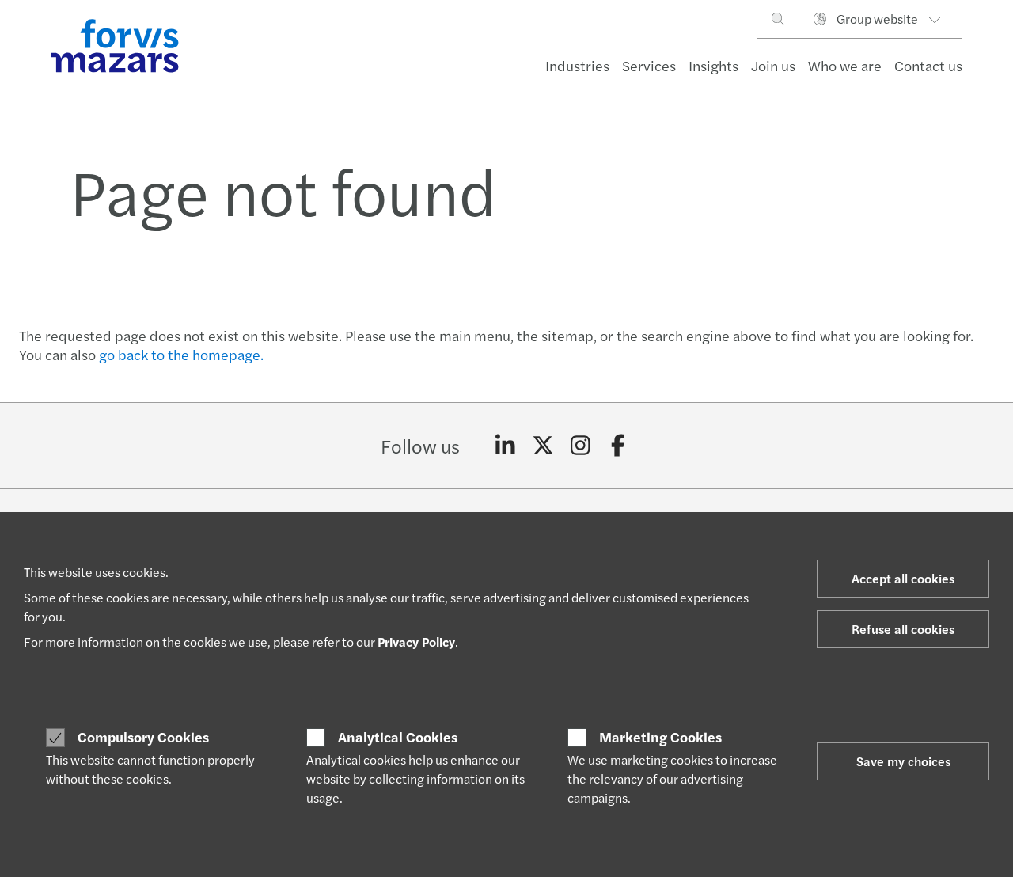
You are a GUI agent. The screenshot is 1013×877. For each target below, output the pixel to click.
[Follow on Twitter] (543, 446)
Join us (773, 65)
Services (649, 65)
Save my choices (903, 761)
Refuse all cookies (903, 629)
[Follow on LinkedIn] (505, 446)
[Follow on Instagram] (580, 446)
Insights (713, 65)
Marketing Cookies (660, 737)
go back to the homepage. (181, 354)
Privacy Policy (416, 641)
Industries (577, 65)
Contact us (928, 65)
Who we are (845, 65)
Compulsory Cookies (143, 737)
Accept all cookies (903, 578)
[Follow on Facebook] (618, 446)
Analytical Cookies (397, 737)
